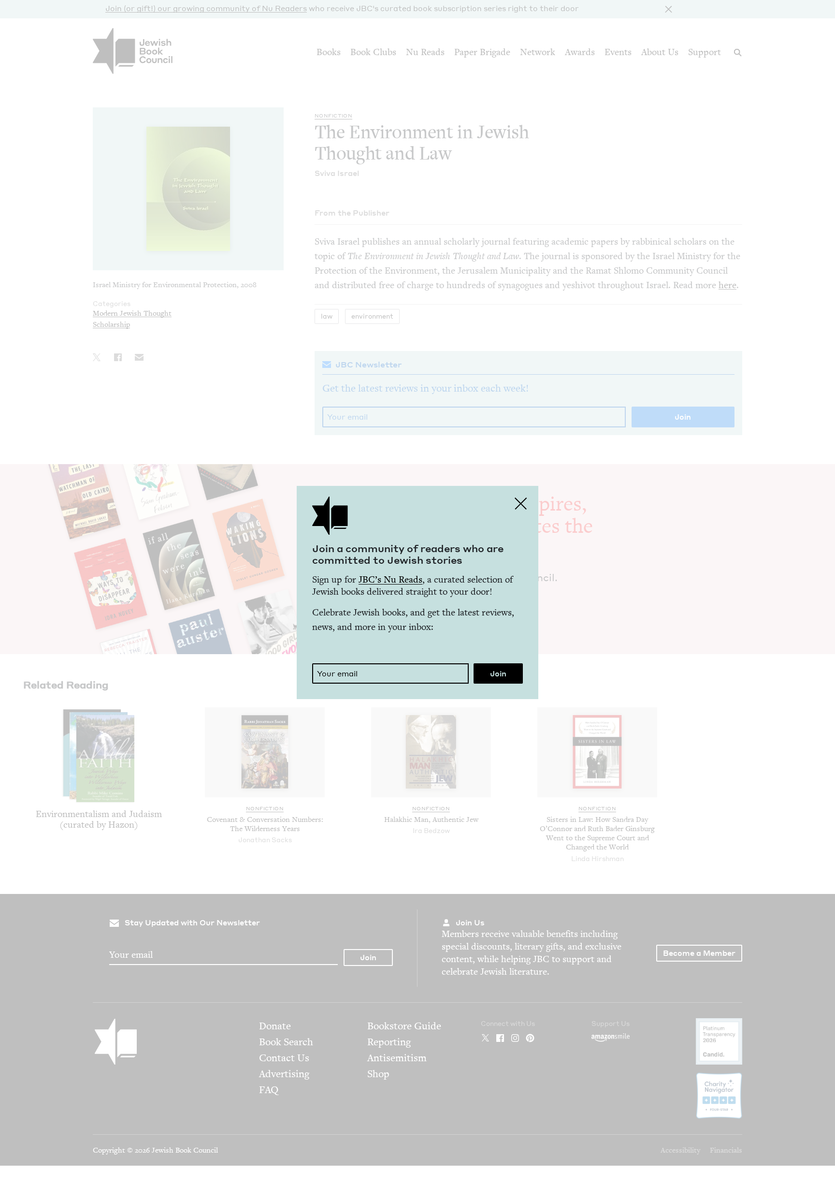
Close (521, 503)
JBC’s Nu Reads (390, 579)
